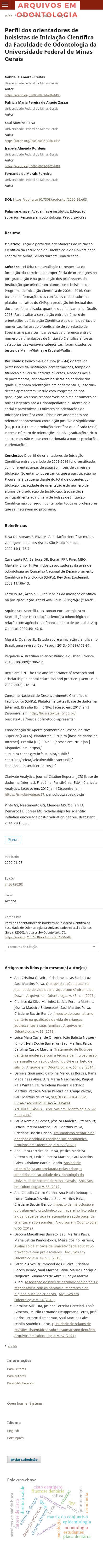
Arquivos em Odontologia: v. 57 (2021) (45, 1335)
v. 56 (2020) (42, 16)
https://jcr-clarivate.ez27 (24, 794)
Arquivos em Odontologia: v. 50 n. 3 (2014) (60, 1067)
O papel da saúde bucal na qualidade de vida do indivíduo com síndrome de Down (53, 989)
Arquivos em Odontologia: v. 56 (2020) (45, 1145)
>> (15, 1346)
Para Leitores (16, 1369)
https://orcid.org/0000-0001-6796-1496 (32, 95)
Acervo (23, 16)
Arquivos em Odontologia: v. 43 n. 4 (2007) (60, 995)
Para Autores (16, 1376)
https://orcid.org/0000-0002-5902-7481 (32, 166)
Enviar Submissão (24, 1459)
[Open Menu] (5, 5)
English (13, 1430)
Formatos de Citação (23, 947)
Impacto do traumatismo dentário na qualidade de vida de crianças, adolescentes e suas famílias (53, 1019)
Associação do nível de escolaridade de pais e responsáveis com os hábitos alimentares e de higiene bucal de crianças (56, 1288)
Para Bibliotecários (20, 1383)
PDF (14, 840)
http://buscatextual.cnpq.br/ (52, 713)
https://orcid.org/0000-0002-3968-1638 (32, 141)
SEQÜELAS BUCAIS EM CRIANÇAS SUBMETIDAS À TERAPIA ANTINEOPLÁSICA (50, 1103)
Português (15, 1438)
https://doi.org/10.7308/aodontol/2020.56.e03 (50, 199)
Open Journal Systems (25, 1403)
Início (8, 16)
